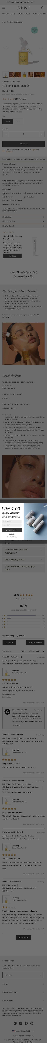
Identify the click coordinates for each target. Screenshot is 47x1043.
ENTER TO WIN (11, 530)
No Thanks (11, 534)
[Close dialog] (45, 505)
